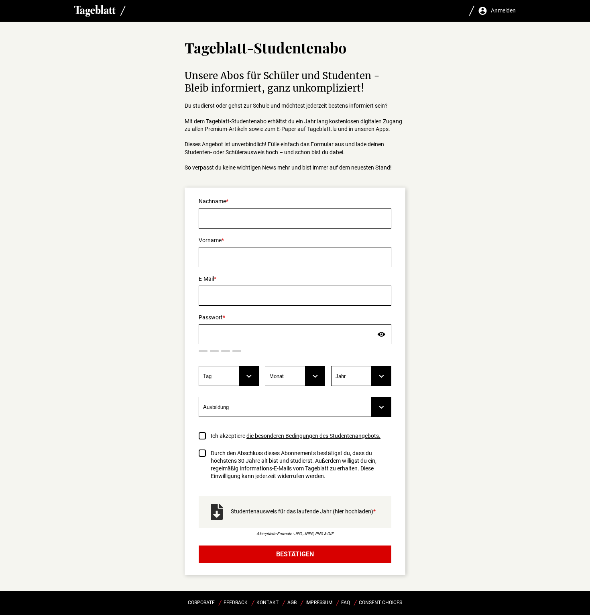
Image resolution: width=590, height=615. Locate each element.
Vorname (210, 240)
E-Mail (206, 279)
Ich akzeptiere (295, 436)
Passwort (211, 317)
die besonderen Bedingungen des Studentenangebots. (313, 436)
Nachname (212, 201)
